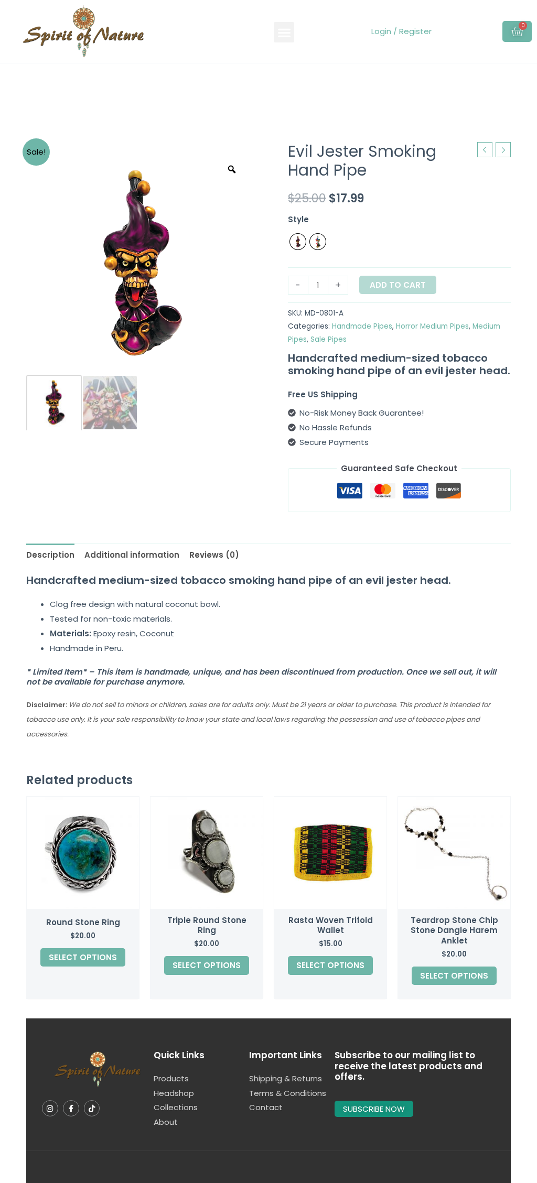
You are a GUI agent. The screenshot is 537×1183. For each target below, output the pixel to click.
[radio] (298, 241)
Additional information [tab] (131, 554)
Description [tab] (50, 554)
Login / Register (401, 31)
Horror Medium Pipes (432, 326)
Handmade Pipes (362, 326)
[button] (284, 32)
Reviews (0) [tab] (214, 554)
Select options (83, 957)
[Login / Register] (369, 31)
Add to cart (398, 284)
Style (298, 219)
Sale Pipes (328, 339)
